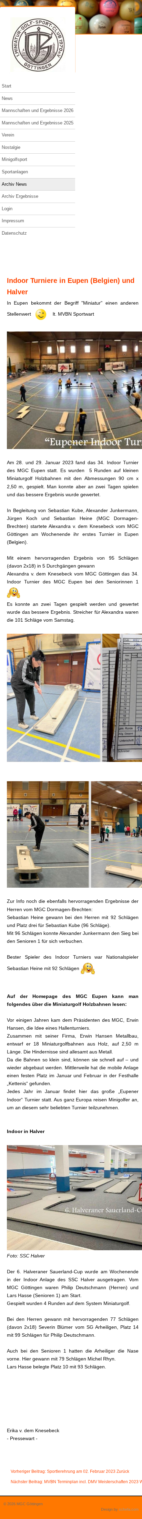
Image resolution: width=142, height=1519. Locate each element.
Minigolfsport (14, 159)
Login (7, 208)
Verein (8, 134)
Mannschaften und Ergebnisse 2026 (37, 110)
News (7, 98)
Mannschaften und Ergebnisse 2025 (37, 122)
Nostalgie (11, 147)
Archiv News (14, 184)
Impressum (13, 220)
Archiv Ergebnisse (20, 196)
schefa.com (129, 1509)
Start (6, 86)
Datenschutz (14, 233)
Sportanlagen (15, 171)
